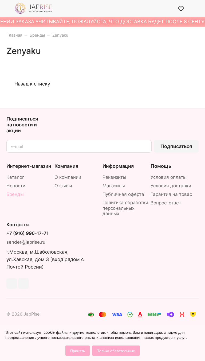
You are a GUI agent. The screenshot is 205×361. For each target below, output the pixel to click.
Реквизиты (114, 177)
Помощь (161, 166)
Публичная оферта (123, 194)
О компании (67, 177)
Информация (118, 166)
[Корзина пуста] (195, 8)
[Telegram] (11, 283)
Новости (15, 185)
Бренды (15, 194)
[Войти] (167, 8)
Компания (66, 166)
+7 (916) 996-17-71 (27, 233)
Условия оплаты (169, 177)
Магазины (113, 185)
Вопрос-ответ (166, 202)
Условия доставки (171, 185)
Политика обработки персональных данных (125, 208)
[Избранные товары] (181, 8)
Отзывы (63, 185)
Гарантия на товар (171, 194)
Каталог (15, 177)
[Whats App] (23, 283)
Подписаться (176, 146)
